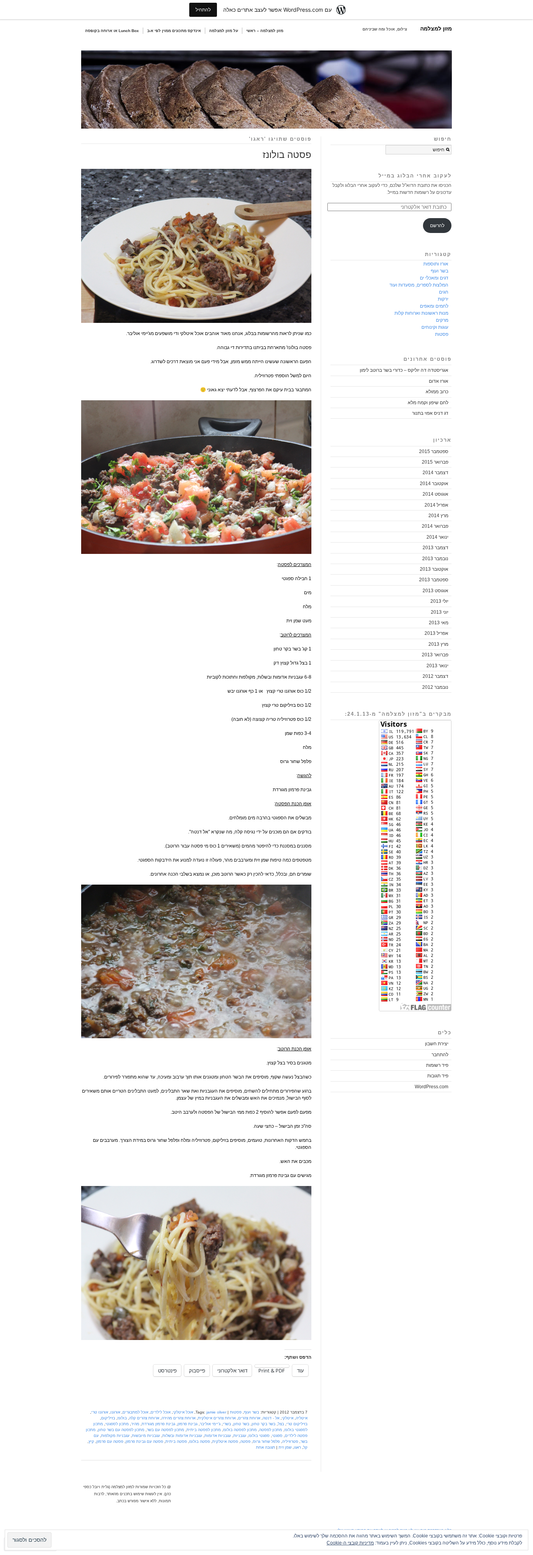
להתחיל (203, 10)
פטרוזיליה (290, 1441)
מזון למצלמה (436, 28)
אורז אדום (438, 381)
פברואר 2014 (435, 526)
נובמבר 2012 (435, 687)
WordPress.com (431, 1086)
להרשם (437, 225)
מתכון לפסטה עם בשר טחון (121, 1430)
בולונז (122, 1418)
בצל (281, 1424)
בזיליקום (108, 1418)
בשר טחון (241, 1424)
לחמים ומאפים (434, 306)
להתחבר (440, 1054)
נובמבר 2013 (435, 558)
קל (305, 1447)
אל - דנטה (271, 1418)
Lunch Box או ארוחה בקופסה (112, 31)
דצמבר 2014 (435, 472)
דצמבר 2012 (435, 676)
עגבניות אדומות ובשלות (182, 1435)
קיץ (91, 1441)
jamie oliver (216, 1412)
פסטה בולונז (287, 154)
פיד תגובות (437, 1075)
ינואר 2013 (437, 665)
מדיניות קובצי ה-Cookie (350, 1543)
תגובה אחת (265, 1447)
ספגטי (277, 1435)
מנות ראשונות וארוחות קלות (421, 313)
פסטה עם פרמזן (109, 1441)
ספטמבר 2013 (433, 579)
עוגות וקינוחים (434, 327)
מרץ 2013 (438, 644)
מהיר (135, 1424)
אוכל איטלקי (183, 1412)
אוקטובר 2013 (434, 569)
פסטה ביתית (176, 1441)
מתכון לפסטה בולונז (240, 1430)
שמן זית (285, 1447)
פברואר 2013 (435, 654)
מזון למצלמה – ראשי (264, 31)
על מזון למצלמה (223, 31)
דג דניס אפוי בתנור (430, 413)
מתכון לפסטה (270, 1430)
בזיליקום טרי (296, 1424)
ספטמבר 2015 (433, 451)
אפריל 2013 (436, 633)
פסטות (236, 1412)
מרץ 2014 (438, 515)
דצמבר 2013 (435, 547)
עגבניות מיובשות (146, 1435)
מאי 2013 (438, 622)
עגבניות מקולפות (115, 1435)
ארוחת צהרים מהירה (178, 1418)
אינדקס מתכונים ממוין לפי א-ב (174, 31)
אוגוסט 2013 (435, 590)
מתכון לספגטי (117, 1424)
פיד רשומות (437, 1065)
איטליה (301, 1418)
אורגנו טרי (99, 1412)
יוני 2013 (439, 612)
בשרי (227, 1424)
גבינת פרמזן (187, 1424)
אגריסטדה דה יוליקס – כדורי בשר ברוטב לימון (404, 370)
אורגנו (115, 1412)
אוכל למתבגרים (135, 1412)
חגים (443, 292)
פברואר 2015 (435, 462)
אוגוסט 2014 (435, 494)
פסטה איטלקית (225, 1441)
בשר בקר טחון (263, 1424)
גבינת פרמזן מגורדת (158, 1424)
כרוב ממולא (437, 391)
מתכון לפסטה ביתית (204, 1430)
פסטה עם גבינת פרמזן (144, 1441)
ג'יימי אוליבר (210, 1424)
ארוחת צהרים (249, 1418)
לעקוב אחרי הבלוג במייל (414, 176)
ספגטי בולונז (259, 1435)
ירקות (443, 299)
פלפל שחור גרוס (266, 1441)
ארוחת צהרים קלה (144, 1418)
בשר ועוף (251, 1412)
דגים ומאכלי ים (434, 278)
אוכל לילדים (161, 1412)
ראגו (297, 1447)
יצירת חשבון (436, 1043)
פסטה (245, 1441)
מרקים (442, 320)
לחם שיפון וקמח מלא (428, 402)
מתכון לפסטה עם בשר (165, 1430)
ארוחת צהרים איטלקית (217, 1418)
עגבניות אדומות (217, 1435)
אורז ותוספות (435, 264)
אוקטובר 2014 (434, 483)
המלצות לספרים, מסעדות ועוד (418, 285)
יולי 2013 (439, 601)
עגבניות (239, 1435)
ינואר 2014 (437, 537)
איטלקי (287, 1418)
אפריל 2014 (436, 505)
